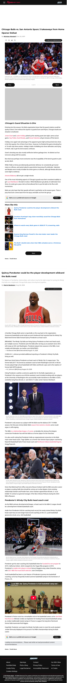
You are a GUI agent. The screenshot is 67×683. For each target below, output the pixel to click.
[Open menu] (4, 2)
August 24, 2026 (27, 369)
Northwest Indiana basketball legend (49, 442)
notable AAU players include (22, 568)
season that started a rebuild (40, 425)
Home (6, 258)
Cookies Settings (11, 671)
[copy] (15, 40)
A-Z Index (54, 668)
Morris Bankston (9, 285)
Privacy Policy (37, 665)
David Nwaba (21, 138)
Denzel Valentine (34, 138)
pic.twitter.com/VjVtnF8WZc (29, 348)
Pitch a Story (24, 665)
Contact (35, 662)
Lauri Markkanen (12, 182)
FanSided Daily (11, 665)
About (8, 662)
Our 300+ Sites (56, 662)
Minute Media (10, 675)
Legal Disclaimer (25, 668)
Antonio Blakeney (10, 175)
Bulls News (13, 258)
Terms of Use (55, 665)
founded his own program (50, 564)
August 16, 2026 (33, 350)
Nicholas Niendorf (10, 36)
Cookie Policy (10, 668)
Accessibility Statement (41, 668)
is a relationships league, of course (22, 431)
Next (57, 85)
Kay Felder (12, 138)
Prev (9, 85)
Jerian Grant (9, 136)
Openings (23, 662)
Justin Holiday (20, 136)
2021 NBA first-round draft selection (20, 570)
